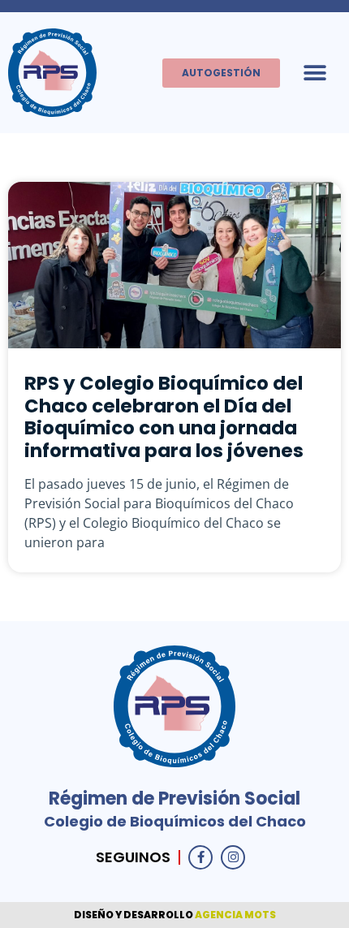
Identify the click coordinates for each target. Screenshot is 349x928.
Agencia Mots (235, 915)
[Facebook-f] (200, 857)
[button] (314, 72)
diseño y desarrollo (134, 915)
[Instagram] (233, 857)
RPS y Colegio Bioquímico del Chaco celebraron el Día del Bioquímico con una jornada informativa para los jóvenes (164, 417)
